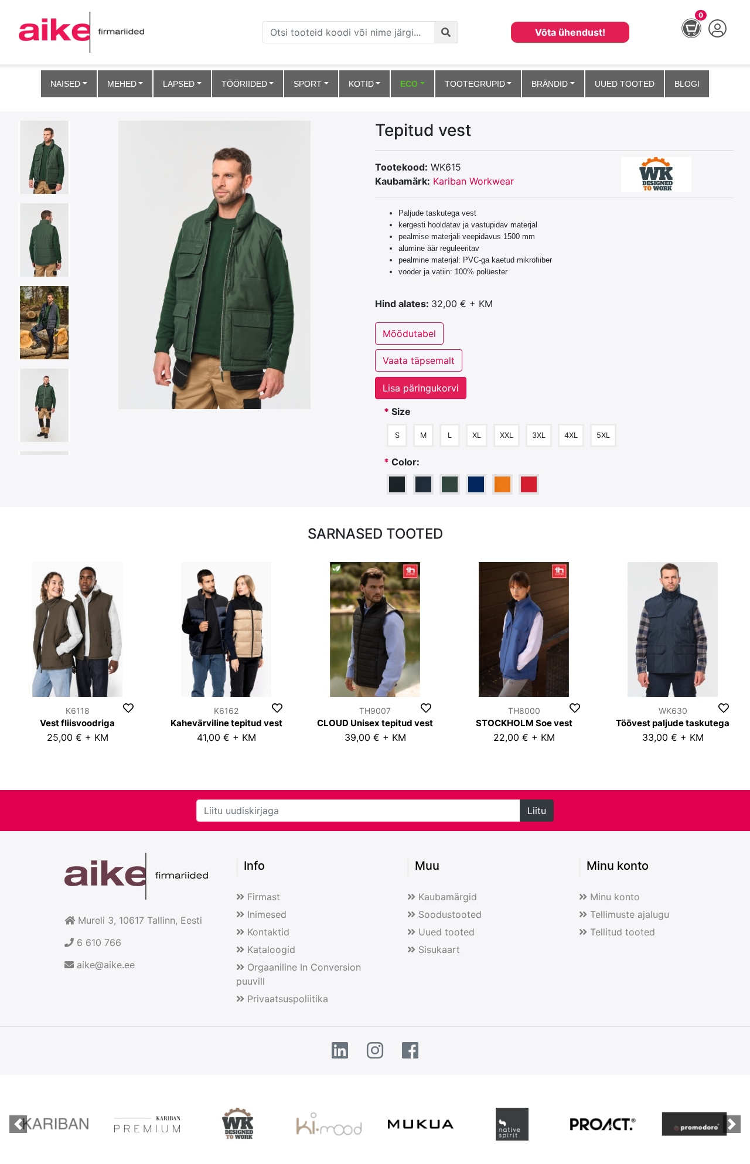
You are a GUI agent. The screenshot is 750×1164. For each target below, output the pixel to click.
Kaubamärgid (447, 897)
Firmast (263, 897)
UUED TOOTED (624, 84)
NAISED (65, 84)
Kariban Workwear (473, 181)
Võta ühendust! (570, 32)
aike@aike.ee (106, 965)
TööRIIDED (244, 84)
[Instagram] (375, 1051)
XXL (506, 435)
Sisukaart (439, 949)
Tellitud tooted (622, 932)
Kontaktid (268, 932)
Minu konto (615, 897)
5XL (603, 435)
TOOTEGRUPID (475, 84)
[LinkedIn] (340, 1051)
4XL (571, 435)
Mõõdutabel (409, 333)
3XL (539, 435)
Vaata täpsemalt (419, 360)
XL (476, 435)
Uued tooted (446, 932)
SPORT (308, 84)
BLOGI (687, 84)
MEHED (122, 84)
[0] (685, 31)
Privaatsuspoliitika (287, 999)
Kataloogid (271, 949)
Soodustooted (450, 914)
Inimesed (267, 914)
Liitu (536, 810)
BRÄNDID (549, 84)
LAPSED (179, 84)
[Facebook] (410, 1051)
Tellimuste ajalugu (629, 914)
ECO (409, 84)
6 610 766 (99, 942)
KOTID (361, 84)
